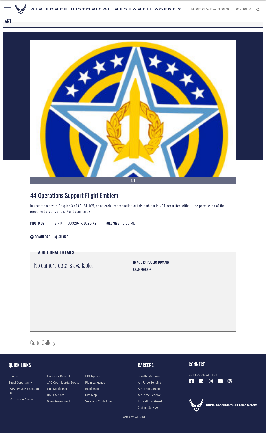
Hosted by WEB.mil (133, 416)
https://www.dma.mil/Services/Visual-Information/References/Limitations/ (178, 299)
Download (42, 236)
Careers (146, 365)
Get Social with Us (203, 374)
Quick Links (20, 365)
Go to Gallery (42, 342)
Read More (141, 269)
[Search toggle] (259, 9)
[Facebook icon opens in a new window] (192, 381)
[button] (6, 9)
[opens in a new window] (201, 381)
